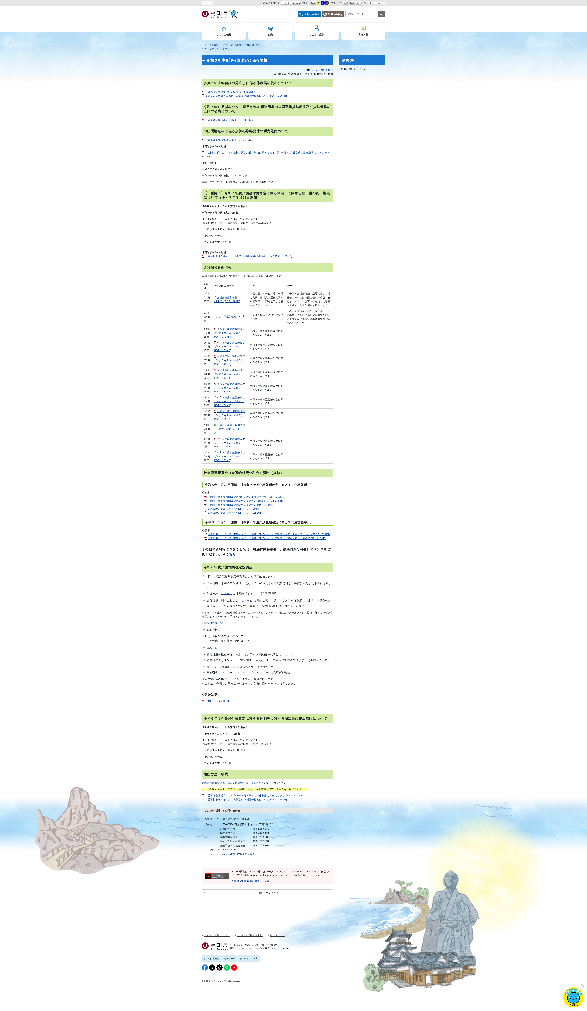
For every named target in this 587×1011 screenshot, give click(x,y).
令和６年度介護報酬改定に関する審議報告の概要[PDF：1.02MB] (245, 501)
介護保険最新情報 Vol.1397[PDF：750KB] (230, 91)
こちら (231, 554)
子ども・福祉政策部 (232, 44)
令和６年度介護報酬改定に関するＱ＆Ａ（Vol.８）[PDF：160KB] (229, 442)
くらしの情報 (224, 34)
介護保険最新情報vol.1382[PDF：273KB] (229, 140)
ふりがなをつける (271, 3)
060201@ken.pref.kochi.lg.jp (237, 854)
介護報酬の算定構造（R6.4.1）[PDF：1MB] (233, 508)
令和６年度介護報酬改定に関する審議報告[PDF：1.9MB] (241, 505)
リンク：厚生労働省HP (227, 316)
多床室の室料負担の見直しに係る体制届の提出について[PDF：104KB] (246, 95)
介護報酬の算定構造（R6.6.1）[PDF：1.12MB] (235, 512)
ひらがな (286, 3)
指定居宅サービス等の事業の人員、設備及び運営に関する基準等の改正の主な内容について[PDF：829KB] (269, 534)
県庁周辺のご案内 (249, 958)
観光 (270, 34)
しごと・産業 (317, 34)
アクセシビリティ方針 (250, 935)
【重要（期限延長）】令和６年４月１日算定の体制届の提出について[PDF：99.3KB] (254, 795)
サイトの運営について (217, 935)
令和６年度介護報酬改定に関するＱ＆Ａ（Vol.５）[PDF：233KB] (229, 388)
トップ (205, 44)
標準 (313, 3)
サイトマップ (277, 935)
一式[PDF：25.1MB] (217, 701)
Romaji (296, 3)
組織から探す (335, 14)
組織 (215, 44)
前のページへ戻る (268, 892)
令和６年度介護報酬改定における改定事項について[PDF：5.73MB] (246, 497)
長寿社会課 (253, 44)
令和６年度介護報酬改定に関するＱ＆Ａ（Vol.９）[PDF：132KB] (229, 456)
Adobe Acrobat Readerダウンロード (253, 881)
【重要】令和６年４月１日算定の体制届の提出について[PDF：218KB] (246, 799)
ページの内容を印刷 (321, 70)
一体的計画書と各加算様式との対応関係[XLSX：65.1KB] (229, 429)
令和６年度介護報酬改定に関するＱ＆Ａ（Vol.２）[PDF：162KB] (229, 346)
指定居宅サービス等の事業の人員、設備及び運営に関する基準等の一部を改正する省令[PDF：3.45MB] (267, 538)
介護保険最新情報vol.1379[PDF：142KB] (229, 120)
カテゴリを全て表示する (218, 48)
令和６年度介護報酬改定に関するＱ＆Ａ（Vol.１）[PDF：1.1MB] (229, 333)
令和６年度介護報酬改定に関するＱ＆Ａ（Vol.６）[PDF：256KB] (229, 401)
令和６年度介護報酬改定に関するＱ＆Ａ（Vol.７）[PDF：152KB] (229, 415)
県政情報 (363, 34)
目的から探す (312, 14)
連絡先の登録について (214, 623)
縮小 (358, 3)
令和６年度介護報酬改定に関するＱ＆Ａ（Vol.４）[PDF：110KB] (229, 374)
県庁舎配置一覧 (212, 958)
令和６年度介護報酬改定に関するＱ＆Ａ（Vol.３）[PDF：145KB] (229, 360)
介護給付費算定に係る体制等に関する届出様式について (234, 783)
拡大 (346, 3)
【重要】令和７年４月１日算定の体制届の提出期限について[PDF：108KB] (248, 256)
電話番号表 (229, 958)
